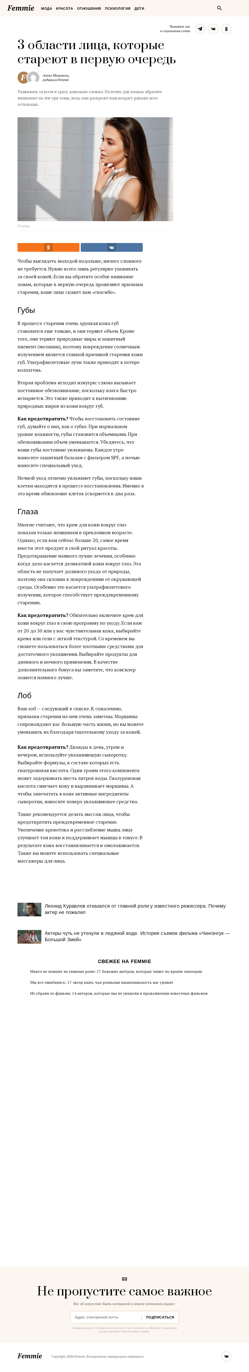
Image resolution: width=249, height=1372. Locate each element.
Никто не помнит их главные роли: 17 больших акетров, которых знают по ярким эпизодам (116, 971)
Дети (139, 8)
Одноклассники (226, 29)
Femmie (35, 7)
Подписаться (160, 1317)
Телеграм (200, 29)
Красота (64, 8)
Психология (118, 8)
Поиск (219, 8)
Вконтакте (213, 29)
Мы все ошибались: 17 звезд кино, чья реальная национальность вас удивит (101, 982)
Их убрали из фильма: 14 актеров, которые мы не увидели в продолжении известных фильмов (119, 993)
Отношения (89, 8)
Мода (46, 8)
